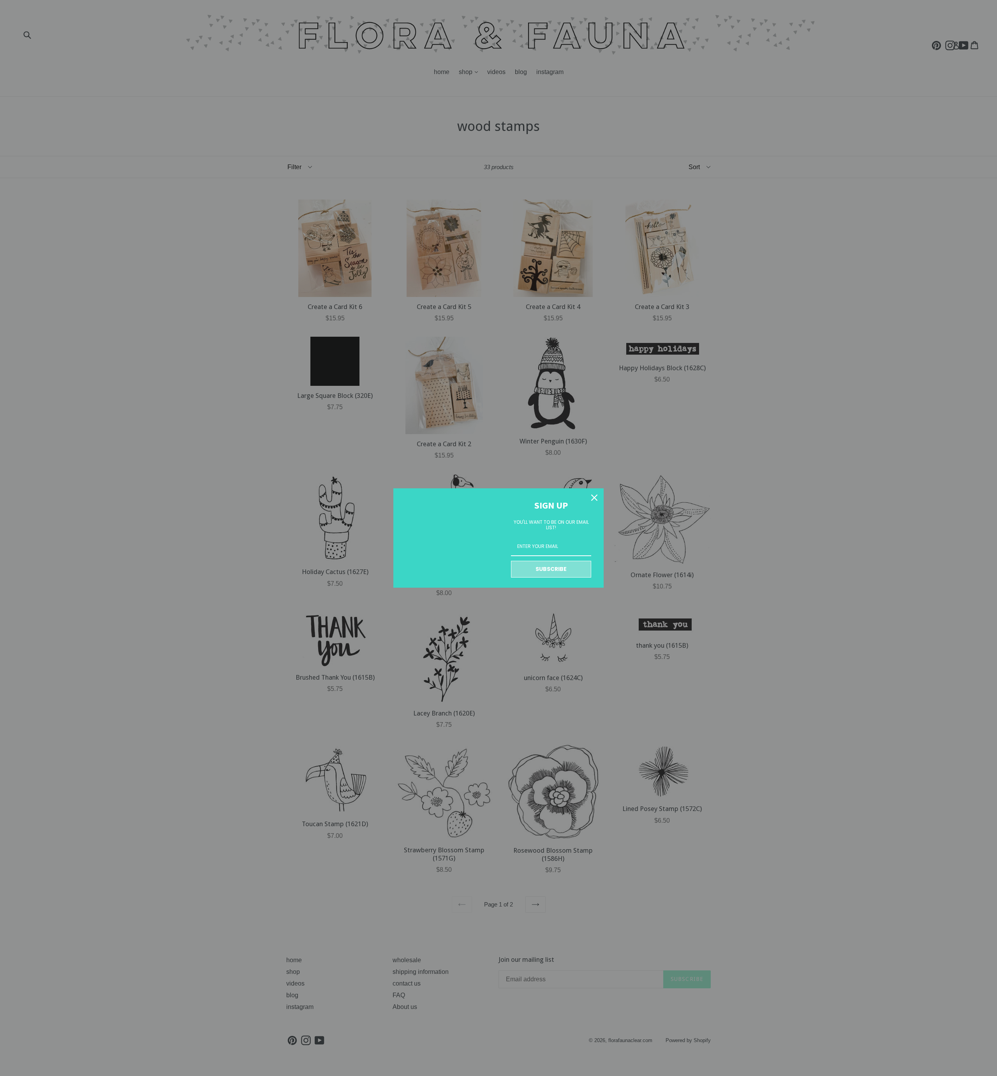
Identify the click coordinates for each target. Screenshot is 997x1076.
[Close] (594, 497)
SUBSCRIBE (551, 569)
